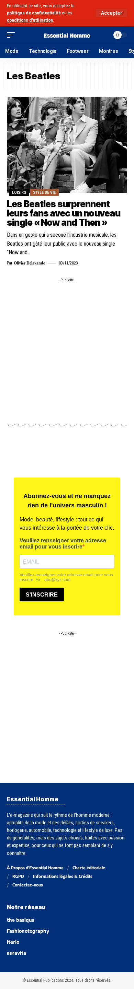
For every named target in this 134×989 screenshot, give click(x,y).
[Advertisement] (67, 352)
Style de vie (44, 192)
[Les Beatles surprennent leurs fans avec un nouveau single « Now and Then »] (67, 145)
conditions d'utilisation (30, 20)
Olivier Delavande (29, 263)
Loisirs (19, 192)
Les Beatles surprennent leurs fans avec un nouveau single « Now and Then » (63, 213)
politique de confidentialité (34, 12)
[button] (111, 13)
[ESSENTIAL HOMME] (67, 35)
